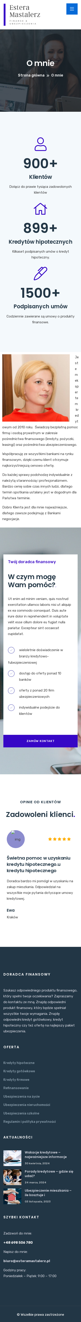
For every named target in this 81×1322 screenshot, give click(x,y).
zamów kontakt (41, 741)
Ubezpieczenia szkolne (21, 1113)
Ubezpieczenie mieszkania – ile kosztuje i (48, 1192)
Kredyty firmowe (16, 1080)
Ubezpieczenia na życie (21, 1097)
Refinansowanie (16, 1088)
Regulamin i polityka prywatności (29, 1122)
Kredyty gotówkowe (19, 1071)
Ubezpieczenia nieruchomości (26, 1105)
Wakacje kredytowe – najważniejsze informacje (46, 1154)
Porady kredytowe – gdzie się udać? (49, 1173)
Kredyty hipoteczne (18, 1063)
